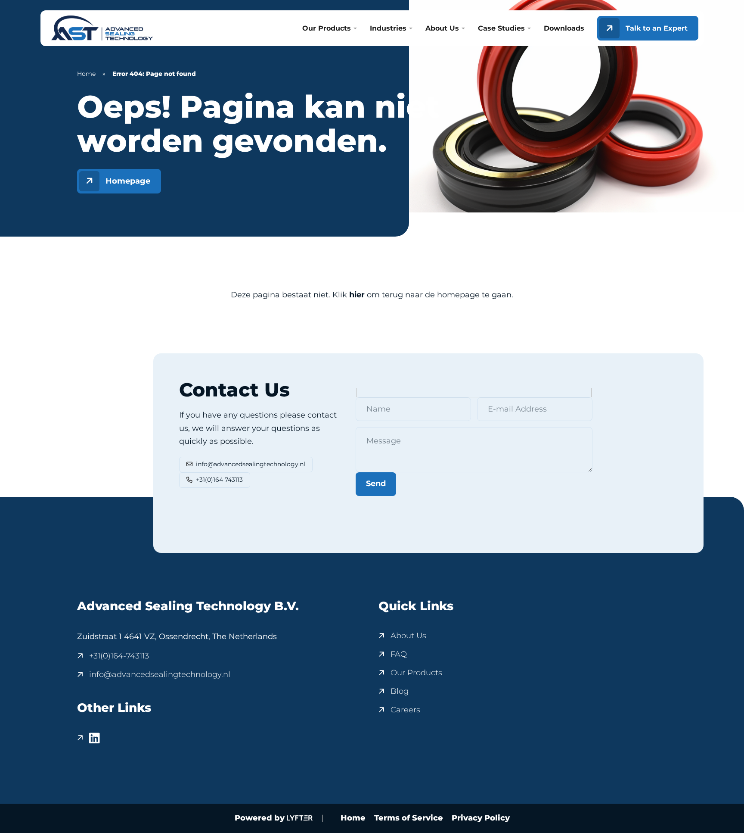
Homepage (127, 181)
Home (86, 74)
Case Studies (501, 28)
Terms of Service (408, 818)
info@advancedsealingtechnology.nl (250, 464)
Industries (388, 28)
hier (357, 295)
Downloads (564, 28)
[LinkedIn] (88, 738)
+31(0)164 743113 (219, 480)
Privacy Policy (481, 818)
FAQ (399, 654)
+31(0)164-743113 (119, 656)
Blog (400, 691)
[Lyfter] (300, 818)
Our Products (326, 28)
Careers (405, 709)
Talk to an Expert (657, 28)
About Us (442, 28)
